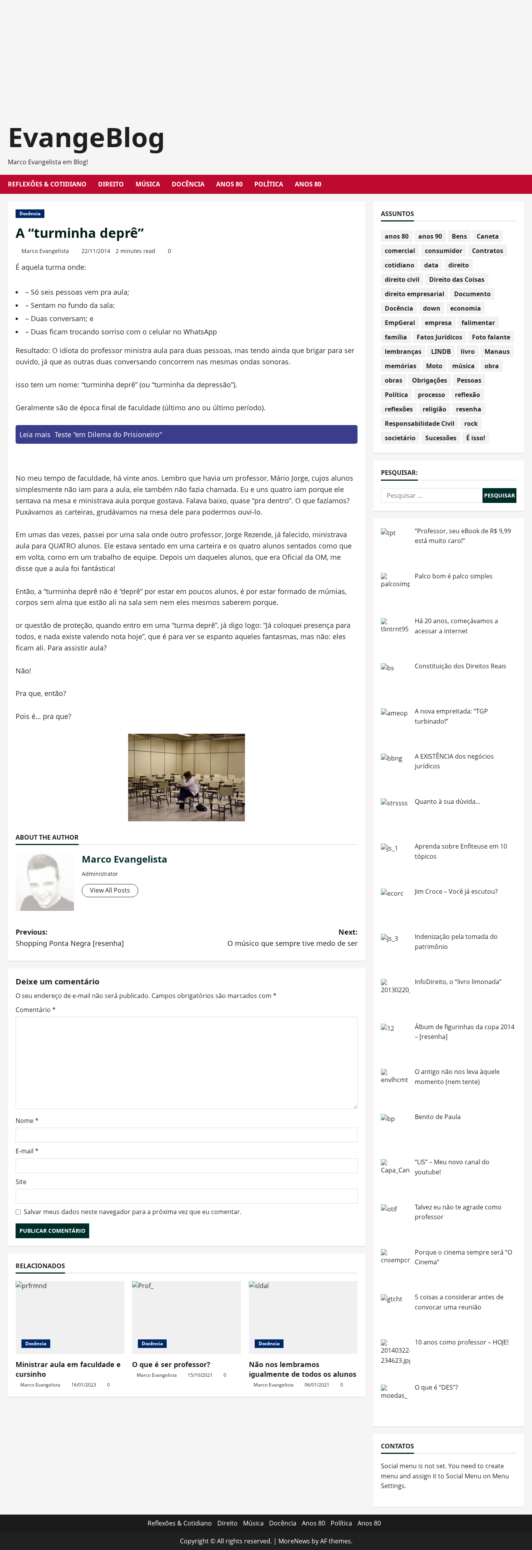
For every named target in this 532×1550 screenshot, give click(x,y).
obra (491, 366)
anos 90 (430, 236)
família (396, 337)
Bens (459, 236)
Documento (472, 294)
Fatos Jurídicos (439, 337)
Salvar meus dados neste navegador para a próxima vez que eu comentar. (132, 1211)
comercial (400, 250)
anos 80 (397, 236)
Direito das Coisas (456, 279)
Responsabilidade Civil (419, 423)
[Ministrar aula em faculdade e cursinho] (70, 1317)
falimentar (478, 322)
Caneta (488, 236)
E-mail (27, 1151)
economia (465, 308)
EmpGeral (400, 322)
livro (468, 351)
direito (458, 265)
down (431, 308)
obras (393, 380)
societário (400, 438)
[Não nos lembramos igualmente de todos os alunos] (303, 1317)
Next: (292, 937)
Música (148, 184)
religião (434, 409)
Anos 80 (229, 184)
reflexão (467, 394)
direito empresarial (414, 294)
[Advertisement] (233, 54)
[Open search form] (522, 184)
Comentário (36, 1009)
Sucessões (440, 438)
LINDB (441, 351)
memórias (400, 366)
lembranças (403, 351)
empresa (438, 322)
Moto (434, 366)
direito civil (402, 279)
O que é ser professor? (171, 1364)
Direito (111, 184)
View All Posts (110, 890)
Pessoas (469, 380)
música (463, 366)
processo (431, 394)
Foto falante (491, 337)
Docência (188, 184)
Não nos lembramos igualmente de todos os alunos (302, 1369)
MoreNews (294, 1541)
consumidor (443, 250)
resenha (468, 409)
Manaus (497, 351)
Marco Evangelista (45, 251)
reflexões (399, 409)
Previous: (70, 937)
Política (268, 184)
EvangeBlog (86, 136)
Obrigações (429, 380)
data (431, 265)
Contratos (487, 250)
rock (471, 423)
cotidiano (399, 265)
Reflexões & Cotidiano (47, 184)
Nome (27, 1120)
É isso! (475, 438)
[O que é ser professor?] (186, 1317)
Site (21, 1181)
